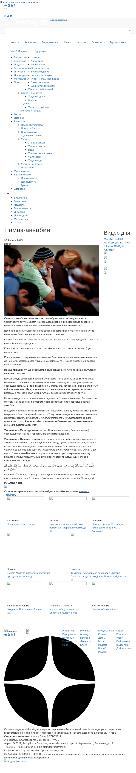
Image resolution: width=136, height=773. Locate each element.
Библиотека (20, 57)
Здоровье (40, 51)
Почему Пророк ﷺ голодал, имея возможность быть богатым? (108, 527)
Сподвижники (29, 132)
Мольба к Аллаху (31, 110)
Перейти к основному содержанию (20, 2)
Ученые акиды (36, 142)
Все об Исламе (19, 51)
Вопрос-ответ (121, 635)
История (81, 42)
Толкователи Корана (40, 153)
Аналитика (30, 42)
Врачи (31, 149)
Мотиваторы (21, 78)
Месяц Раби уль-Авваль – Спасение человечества (64, 610)
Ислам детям (21, 75)
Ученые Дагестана (31, 164)
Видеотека (20, 61)
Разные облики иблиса (105, 609)
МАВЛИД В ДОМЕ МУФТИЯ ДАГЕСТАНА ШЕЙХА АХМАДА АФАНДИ (117, 244)
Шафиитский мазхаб (43, 85)
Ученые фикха (36, 146)
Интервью (20, 71)
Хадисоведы (35, 160)
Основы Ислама (40, 68)
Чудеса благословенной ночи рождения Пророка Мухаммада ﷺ (67, 527)
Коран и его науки (41, 75)
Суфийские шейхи (31, 135)
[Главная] (27, 22)
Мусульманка (118, 42)
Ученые (25, 139)
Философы (34, 156)
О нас (17, 82)
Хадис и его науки (31, 92)
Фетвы (67, 42)
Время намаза (58, 19)
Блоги (83, 644)
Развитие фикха (40, 82)
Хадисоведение (37, 96)
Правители (27, 167)
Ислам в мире (29, 178)
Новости (14, 42)
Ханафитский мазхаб (40, 89)
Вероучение (49, 42)
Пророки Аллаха (30, 128)
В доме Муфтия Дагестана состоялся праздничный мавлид (28, 574)
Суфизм (25, 103)
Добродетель (28, 181)
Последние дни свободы (21, 524)
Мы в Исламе (102, 642)
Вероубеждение (40, 71)
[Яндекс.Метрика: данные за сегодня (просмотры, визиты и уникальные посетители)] (15, 761)
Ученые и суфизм (38, 107)
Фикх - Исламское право (45, 78)
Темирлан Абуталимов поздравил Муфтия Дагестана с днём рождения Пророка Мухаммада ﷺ (100, 576)
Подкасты (19, 64)
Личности (97, 42)
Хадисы (32, 100)
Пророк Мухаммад (32, 124)
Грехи (24, 185)
